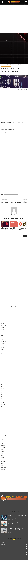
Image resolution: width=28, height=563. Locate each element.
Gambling (2, 374)
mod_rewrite (3, 404)
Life (1, 398)
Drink (2, 351)
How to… (2, 386)
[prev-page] (13, 231)
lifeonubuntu (4, 73)
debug (2, 349)
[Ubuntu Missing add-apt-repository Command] (14, 224)
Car (1, 331)
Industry (2, 388)
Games (2, 376)
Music (2, 408)
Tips (1, 459)
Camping (2, 327)
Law (1, 396)
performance (3, 422)
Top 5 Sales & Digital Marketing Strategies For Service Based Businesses (15, 530)
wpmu (2, 490)
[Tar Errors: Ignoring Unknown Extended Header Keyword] (5, 224)
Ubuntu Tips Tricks (4, 471)
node (2, 416)
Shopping (2, 449)
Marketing (2, 402)
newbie (5, 64)
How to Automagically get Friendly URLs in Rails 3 (21, 202)
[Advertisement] (14, 19)
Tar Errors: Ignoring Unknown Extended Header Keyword (4, 228)
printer (2, 433)
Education (2, 353)
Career (2, 333)
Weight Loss (3, 483)
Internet (2, 390)
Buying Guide (3, 325)
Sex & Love (3, 445)
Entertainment (3, 355)
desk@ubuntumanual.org (16, 505)
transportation (3, 461)
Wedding (2, 481)
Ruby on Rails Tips (4, 439)
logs (1, 400)
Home (2, 64)
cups (1, 345)
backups (2, 317)
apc (1, 315)
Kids (1, 394)
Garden (2, 378)
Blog (1, 321)
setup (2, 443)
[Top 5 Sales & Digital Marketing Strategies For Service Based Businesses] (4, 530)
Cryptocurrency (3, 343)
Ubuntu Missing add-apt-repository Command (14, 228)
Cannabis (2, 329)
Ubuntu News (3, 467)
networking (3, 412)
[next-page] (14, 231)
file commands (3, 363)
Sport (2, 453)
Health (2, 382)
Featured (2, 361)
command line (3, 341)
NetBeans (2, 410)
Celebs (2, 339)
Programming (3, 435)
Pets (1, 424)
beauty (2, 319)
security (2, 441)
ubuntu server (7, 66)
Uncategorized (3, 473)
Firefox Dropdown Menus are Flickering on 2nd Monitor (7, 202)
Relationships (3, 437)
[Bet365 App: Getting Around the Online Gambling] (4, 524)
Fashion (2, 359)
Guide (2, 380)
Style (2, 455)
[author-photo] (14, 210)
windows (2, 485)
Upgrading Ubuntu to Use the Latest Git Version (23, 228)
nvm (1, 420)
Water (2, 477)
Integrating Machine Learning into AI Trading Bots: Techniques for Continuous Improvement (17, 517)
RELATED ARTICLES (8, 218)
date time (2, 347)
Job (1, 392)
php (1, 431)
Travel (2, 463)
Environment (3, 357)
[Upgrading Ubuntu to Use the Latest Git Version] (23, 224)
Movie (2, 406)
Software (2, 451)
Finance (2, 365)
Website (2, 479)
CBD (1, 337)
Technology (3, 457)
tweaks (2, 465)
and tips (2, 311)
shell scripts (3, 447)
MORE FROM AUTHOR (18, 218)
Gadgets (2, 372)
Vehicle (2, 475)
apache (2, 313)
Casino (2, 335)
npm (1, 418)
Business (2, 323)
